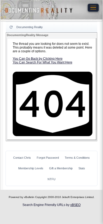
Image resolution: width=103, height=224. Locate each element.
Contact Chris (22, 157)
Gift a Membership (61, 168)
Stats (81, 168)
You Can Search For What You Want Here (42, 62)
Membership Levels (30, 168)
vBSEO (75, 205)
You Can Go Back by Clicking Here (38, 59)
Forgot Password (48, 157)
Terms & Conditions (77, 157)
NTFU (51, 179)
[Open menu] (93, 8)
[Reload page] (11, 27)
